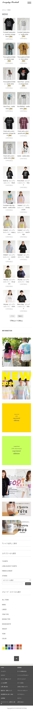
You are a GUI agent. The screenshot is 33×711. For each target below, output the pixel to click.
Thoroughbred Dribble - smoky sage (9, 58)
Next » (20, 316)
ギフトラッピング (21, 679)
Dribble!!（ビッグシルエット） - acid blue (9, 257)
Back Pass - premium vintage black (23, 83)
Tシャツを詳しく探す (9, 543)
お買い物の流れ (4, 686)
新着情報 (19, 667)
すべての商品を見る (21, 671)
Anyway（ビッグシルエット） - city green (9, 282)
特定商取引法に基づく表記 (7, 694)
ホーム (4, 10)
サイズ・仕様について (6, 679)
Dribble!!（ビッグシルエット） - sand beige (23, 232)
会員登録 (3, 698)
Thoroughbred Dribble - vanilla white (9, 83)
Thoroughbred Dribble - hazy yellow (23, 58)
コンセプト (3, 671)
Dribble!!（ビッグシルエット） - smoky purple (23, 207)
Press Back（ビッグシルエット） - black (23, 183)
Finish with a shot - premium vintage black (9, 133)
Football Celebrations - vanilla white (23, 33)
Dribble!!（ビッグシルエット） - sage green (9, 232)
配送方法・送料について (6, 690)
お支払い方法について (22, 686)
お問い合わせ (20, 702)
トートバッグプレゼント (23, 675)
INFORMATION (7, 331)
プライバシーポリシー (22, 690)
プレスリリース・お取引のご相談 (8, 702)
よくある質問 (4, 682)
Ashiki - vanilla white (23, 156)
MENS (9, 10)
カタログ (3, 675)
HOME (2, 667)
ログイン (19, 698)
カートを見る (20, 682)
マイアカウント (20, 694)
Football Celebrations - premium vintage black (9, 34)
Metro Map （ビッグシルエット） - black (23, 306)
